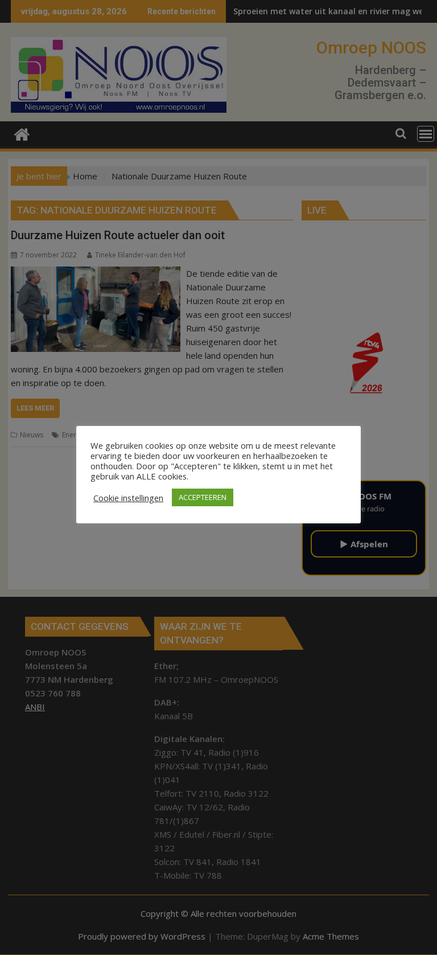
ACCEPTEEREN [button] (202, 497)
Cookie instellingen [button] (128, 498)
